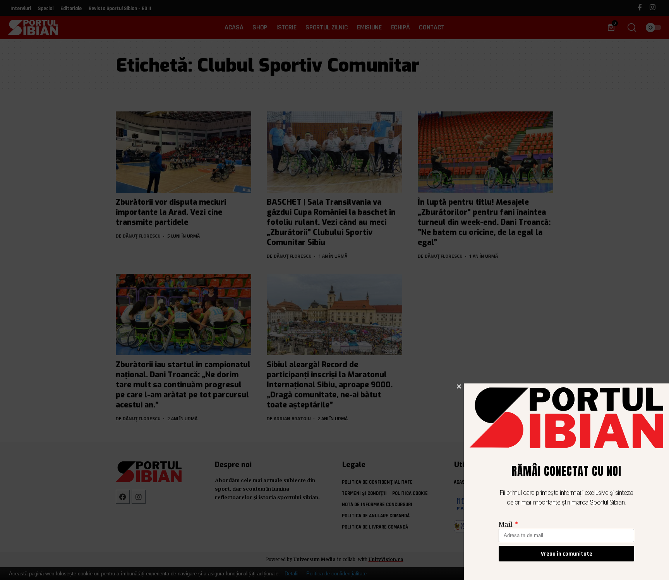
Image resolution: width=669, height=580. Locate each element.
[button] (459, 386)
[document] (334, 290)
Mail (506, 524)
